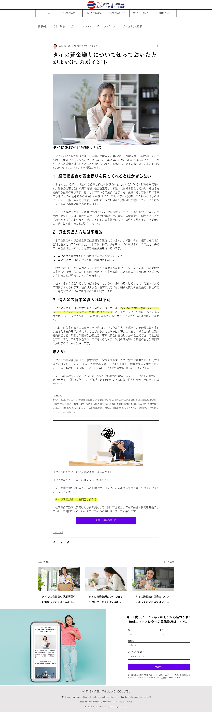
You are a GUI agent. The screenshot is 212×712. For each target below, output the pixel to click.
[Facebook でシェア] (54, 542)
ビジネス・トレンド (81, 26)
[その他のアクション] (157, 46)
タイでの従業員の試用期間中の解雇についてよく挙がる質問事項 (59, 599)
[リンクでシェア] (68, 542)
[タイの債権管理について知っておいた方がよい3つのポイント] (106, 579)
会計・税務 (59, 26)
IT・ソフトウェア (106, 26)
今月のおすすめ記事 (131, 26)
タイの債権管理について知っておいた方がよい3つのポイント (105, 599)
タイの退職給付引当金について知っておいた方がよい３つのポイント (152, 599)
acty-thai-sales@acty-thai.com (97, 702)
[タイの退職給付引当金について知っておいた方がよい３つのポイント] (153, 579)
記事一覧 (42, 26)
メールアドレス (135, 652)
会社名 (131, 641)
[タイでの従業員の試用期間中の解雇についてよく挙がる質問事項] (59, 579)
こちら (163, 677)
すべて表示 (169, 562)
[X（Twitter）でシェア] (61, 542)
